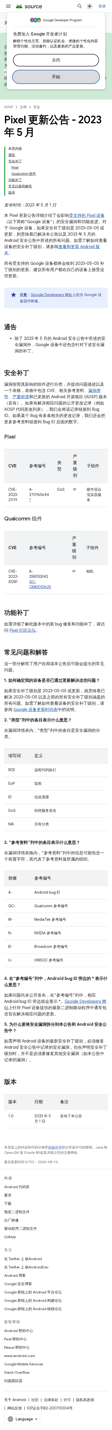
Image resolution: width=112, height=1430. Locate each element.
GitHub (10, 1237)
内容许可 (55, 1147)
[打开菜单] (8, 6)
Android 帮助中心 (18, 1330)
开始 (56, 76)
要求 (7, 1195)
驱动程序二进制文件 (20, 1228)
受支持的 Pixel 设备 (87, 215)
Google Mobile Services (23, 1364)
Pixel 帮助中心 (15, 1339)
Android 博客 (15, 1275)
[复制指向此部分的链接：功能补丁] (34, 613)
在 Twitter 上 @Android (23, 1258)
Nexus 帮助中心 (17, 1347)
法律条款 (51, 1400)
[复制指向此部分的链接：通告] (22, 327)
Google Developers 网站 (51, 294)
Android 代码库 (16, 1186)
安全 (36, 107)
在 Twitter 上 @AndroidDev (26, 1267)
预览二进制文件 (17, 1212)
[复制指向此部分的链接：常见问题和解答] (53, 653)
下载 (7, 1203)
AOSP (8, 107)
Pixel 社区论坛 (22, 630)
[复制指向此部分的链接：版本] (22, 1082)
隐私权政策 (85, 1400)
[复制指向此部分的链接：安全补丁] (34, 373)
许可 (67, 1400)
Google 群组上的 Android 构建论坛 (33, 1300)
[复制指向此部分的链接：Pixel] (20, 437)
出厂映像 (11, 1220)
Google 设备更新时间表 (36, 709)
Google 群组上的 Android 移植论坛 (33, 1308)
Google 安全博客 (18, 1283)
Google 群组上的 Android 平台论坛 (33, 1292)
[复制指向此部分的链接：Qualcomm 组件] (47, 519)
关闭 (56, 60)
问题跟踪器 (13, 1380)
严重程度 (21, 397)
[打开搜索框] (80, 6)
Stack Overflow (17, 1372)
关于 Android (15, 1400)
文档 (23, 107)
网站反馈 (14, 1408)
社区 (35, 1400)
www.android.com (19, 1355)
